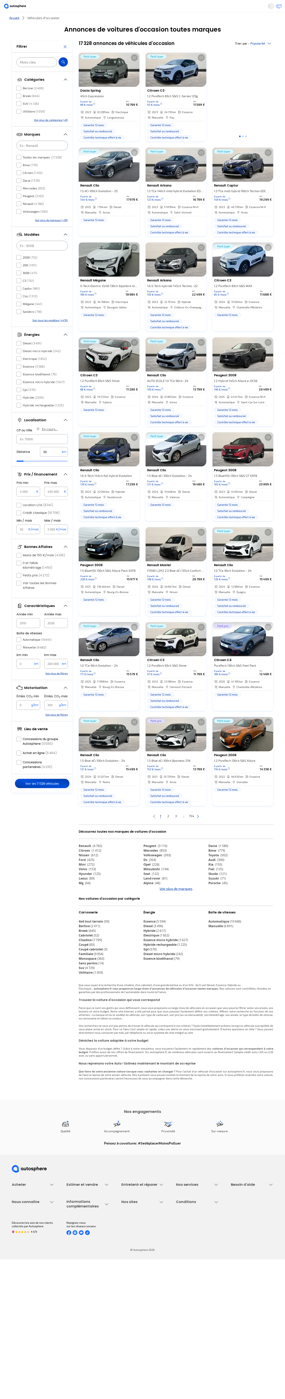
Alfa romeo (220, 901)
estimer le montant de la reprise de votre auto (194, 1109)
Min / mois (24, 532)
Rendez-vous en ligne (134, 1229)
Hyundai (90, 887)
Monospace (91, 993)
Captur (31, 300)
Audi (216, 873)
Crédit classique (41, 524)
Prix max (50, 494)
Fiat (215, 882)
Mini (86, 877)
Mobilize (217, 924)
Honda (86, 914)
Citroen (32, 184)
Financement (184, 1229)
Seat (151, 887)
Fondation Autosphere (135, 1300)
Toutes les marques (42, 169)
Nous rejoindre (21, 1326)
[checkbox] (18, 99)
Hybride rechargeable (43, 417)
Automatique (37, 651)
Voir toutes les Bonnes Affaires (39, 597)
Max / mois (52, 532)
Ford (86, 873)
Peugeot (33, 207)
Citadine (90, 974)
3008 (30, 284)
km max (50, 666)
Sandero (32, 323)
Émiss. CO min (27, 708)
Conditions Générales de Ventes (196, 1326)
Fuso (214, 919)
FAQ (233, 1236)
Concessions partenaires (37, 776)
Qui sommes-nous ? (24, 1300)
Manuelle (34, 659)
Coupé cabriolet (93, 984)
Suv (87, 1002)
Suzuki (217, 891)
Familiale (91, 988)
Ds (149, 873)
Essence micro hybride (44, 393)
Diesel (32, 355)
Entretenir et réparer (117, 20)
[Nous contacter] (277, 8)
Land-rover (155, 891)
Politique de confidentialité (192, 1307)
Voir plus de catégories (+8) (51, 131)
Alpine (151, 896)
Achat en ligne (40, 764)
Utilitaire (34, 123)
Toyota (218, 868)
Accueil (14, 31)
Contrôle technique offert (137, 1249)
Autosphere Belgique (134, 1320)
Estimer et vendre (62, 20)
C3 (28, 292)
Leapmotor (219, 905)
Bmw (30, 176)
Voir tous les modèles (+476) (50, 332)
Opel (151, 877)
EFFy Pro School (131, 1307)
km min (22, 666)
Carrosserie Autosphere (136, 1256)
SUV (31, 115)
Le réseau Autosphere (135, 1313)
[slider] (25, 473)
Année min (24, 626)
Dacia (31, 192)
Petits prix (36, 587)
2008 (30, 269)
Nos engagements (23, 1307)
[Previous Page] (138, 829)
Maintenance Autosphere (137, 1236)
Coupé (87, 979)
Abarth (151, 910)
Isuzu (85, 924)
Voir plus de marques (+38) (51, 231)
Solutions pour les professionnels (197, 1272)
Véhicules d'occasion (25, 1229)
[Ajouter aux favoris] (134, 70)
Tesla (149, 914)
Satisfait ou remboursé (190, 1243)
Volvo (87, 882)
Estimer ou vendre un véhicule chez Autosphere (84, 1231)
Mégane (32, 315)
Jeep (150, 905)
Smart (215, 910)
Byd (213, 914)
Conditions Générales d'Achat (194, 1333)
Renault (33, 215)
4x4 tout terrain (94, 956)
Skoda (217, 887)
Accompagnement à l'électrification (188, 1264)
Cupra (87, 901)
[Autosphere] (18, 8)
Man (149, 924)
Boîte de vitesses (29, 645)
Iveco (85, 919)
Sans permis (91, 998)
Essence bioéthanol (40, 386)
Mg (85, 896)
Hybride (33, 409)
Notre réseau (215, 20)
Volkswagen (35, 223)
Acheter (16, 20)
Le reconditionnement (79, 1305)
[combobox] (42, 451)
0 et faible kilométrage (37, 576)
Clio (30, 308)
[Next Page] (213, 829)
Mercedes (34, 200)
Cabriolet (89, 970)
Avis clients (19, 1313)
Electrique (35, 370)
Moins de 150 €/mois (44, 567)
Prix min (22, 494)
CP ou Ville (24, 442)
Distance (23, 463)
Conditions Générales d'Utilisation (197, 1300)
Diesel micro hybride (42, 362)
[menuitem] (16, 20)
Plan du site (183, 1346)
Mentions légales (187, 1339)
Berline (33, 99)
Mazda (152, 901)
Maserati (88, 910)
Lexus (87, 891)
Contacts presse (22, 1320)
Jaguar (87, 905)
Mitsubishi (156, 882)
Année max (52, 626)
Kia (215, 877)
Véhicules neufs (22, 1236)
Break (31, 107)
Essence (34, 378)
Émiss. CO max (56, 708)
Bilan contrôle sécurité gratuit (139, 1243)
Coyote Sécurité (186, 1256)
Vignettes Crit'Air (76, 1311)
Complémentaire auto (189, 1249)
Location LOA (38, 516)
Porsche (218, 896)
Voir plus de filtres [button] (56, 685)
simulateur (147, 1083)
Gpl (29, 401)
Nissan (88, 868)
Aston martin (156, 919)
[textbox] (54, 463)
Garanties (182, 1236)
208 (30, 277)
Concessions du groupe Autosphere (40, 753)
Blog (124, 1336)
